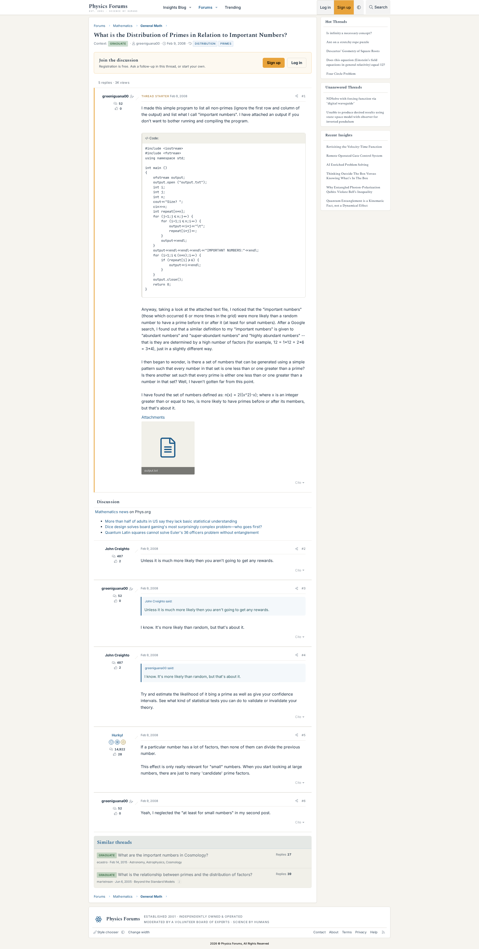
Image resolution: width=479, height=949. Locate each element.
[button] (190, 7)
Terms (347, 932)
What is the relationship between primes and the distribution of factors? (185, 874)
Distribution (205, 43)
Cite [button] (298, 482)
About (333, 932)
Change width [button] (139, 932)
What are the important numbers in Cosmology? (163, 855)
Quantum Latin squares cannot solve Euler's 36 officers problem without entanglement (182, 532)
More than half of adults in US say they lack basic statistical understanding (171, 521)
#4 (304, 655)
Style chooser (108, 932)
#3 (304, 588)
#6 (304, 801)
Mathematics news (111, 511)
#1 (304, 96)
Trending (233, 7)
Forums (205, 7)
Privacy (360, 932)
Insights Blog (174, 7)
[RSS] (383, 932)
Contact (319, 932)
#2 (304, 549)
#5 (304, 735)
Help (373, 932)
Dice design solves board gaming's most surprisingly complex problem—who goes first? (183, 526)
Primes (225, 43)
